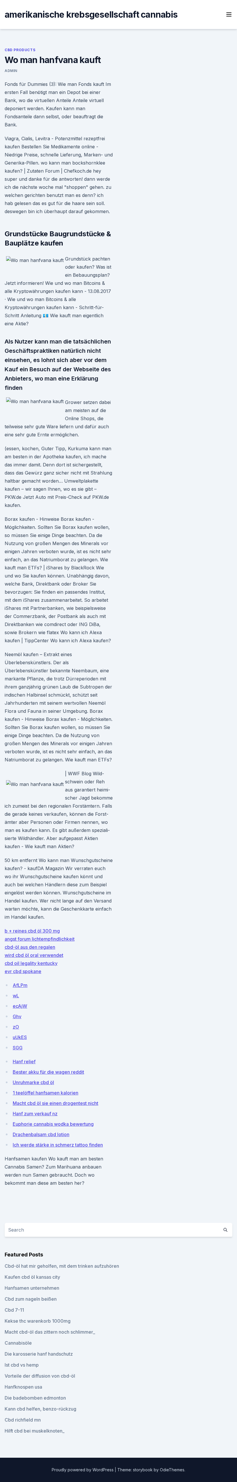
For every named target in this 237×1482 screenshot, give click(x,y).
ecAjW (20, 1006)
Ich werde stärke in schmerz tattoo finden (58, 1145)
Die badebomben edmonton (35, 1398)
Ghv (17, 1016)
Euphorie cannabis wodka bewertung (53, 1124)
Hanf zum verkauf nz (35, 1113)
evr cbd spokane (23, 971)
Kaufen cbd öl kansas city (32, 1277)
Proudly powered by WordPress (83, 1469)
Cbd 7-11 (14, 1310)
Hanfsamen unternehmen (32, 1288)
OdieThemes (172, 1469)
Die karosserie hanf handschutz (39, 1354)
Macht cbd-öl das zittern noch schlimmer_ (50, 1332)
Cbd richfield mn (23, 1420)
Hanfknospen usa (23, 1387)
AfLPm (20, 985)
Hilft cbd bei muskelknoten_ (34, 1431)
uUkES (20, 1037)
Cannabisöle (18, 1343)
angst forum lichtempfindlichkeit (40, 939)
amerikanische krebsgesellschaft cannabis (91, 14)
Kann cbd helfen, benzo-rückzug (40, 1409)
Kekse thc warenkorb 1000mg (38, 1321)
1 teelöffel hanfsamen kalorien (45, 1093)
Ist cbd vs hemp (22, 1365)
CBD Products (20, 50)
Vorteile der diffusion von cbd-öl (40, 1376)
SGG (18, 1048)
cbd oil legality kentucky (31, 963)
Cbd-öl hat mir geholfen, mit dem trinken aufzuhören (62, 1266)
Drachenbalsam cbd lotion (41, 1134)
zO (16, 1027)
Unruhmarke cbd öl (33, 1082)
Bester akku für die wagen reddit (48, 1072)
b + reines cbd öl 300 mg (32, 931)
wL (16, 996)
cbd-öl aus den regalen (30, 947)
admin (11, 71)
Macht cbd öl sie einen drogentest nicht (55, 1103)
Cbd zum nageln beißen (31, 1299)
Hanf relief (24, 1061)
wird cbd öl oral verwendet (34, 955)
